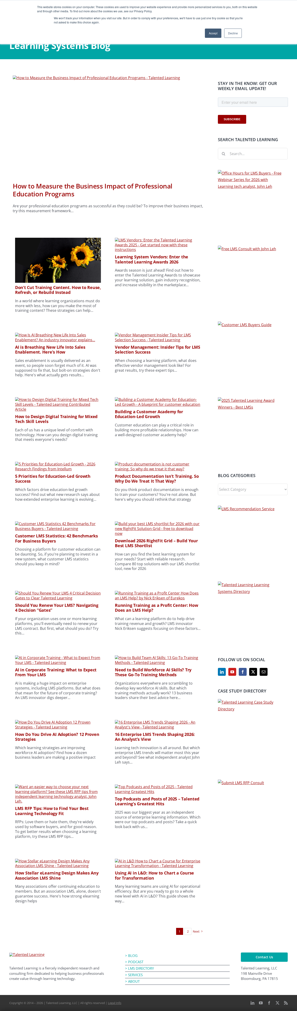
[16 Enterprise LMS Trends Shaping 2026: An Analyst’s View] (158, 722)
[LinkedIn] (222, 672)
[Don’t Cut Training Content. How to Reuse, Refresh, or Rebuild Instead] (58, 240)
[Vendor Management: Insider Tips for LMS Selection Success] (158, 335)
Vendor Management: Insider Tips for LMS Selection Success (157, 349)
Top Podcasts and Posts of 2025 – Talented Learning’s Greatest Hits (157, 801)
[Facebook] (243, 672)
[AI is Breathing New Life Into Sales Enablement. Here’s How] (58, 335)
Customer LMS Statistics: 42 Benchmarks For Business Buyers (56, 538)
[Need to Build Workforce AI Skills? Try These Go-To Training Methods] (158, 657)
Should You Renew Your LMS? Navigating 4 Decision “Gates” (56, 607)
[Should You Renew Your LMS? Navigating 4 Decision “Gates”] (58, 593)
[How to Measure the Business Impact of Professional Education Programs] (108, 125)
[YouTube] (232, 672)
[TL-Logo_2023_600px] (27, 954)
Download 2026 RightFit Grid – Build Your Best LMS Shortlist (156, 543)
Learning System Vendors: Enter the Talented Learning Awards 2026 (151, 259)
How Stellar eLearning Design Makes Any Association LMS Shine (57, 875)
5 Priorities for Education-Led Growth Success (52, 478)
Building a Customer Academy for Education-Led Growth (149, 414)
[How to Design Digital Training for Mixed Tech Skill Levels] (58, 399)
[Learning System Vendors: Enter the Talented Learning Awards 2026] (158, 240)
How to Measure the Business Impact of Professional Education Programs (92, 190)
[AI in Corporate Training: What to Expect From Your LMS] (58, 657)
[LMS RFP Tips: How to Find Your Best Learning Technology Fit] (58, 786)
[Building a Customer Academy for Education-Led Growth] (158, 399)
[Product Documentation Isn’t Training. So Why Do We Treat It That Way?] (158, 464)
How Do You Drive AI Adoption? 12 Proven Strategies (57, 736)
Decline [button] (233, 33)
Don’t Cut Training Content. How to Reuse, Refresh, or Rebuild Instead (58, 290)
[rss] (286, 1003)
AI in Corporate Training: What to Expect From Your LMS (56, 672)
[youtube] (261, 1003)
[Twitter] (253, 672)
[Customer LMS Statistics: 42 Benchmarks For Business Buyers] (58, 523)
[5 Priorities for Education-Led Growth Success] (58, 464)
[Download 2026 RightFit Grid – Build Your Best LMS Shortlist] (158, 523)
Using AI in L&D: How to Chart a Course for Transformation (154, 875)
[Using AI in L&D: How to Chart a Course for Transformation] (158, 861)
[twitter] (277, 1003)
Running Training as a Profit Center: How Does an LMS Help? (156, 607)
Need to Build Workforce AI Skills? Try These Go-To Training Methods (153, 672)
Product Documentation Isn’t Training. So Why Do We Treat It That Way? (157, 478)
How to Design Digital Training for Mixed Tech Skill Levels (56, 419)
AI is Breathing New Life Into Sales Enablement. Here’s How (50, 349)
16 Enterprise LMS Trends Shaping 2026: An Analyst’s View (155, 736)
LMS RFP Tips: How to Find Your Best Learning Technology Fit (52, 811)
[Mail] (264, 672)
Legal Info (114, 1003)
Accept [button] (213, 33)
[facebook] (269, 1003)
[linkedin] (252, 1003)
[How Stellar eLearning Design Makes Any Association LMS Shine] (58, 861)
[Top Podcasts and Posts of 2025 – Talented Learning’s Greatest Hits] (158, 786)
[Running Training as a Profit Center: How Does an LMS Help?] (158, 593)
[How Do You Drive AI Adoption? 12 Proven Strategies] (58, 722)
